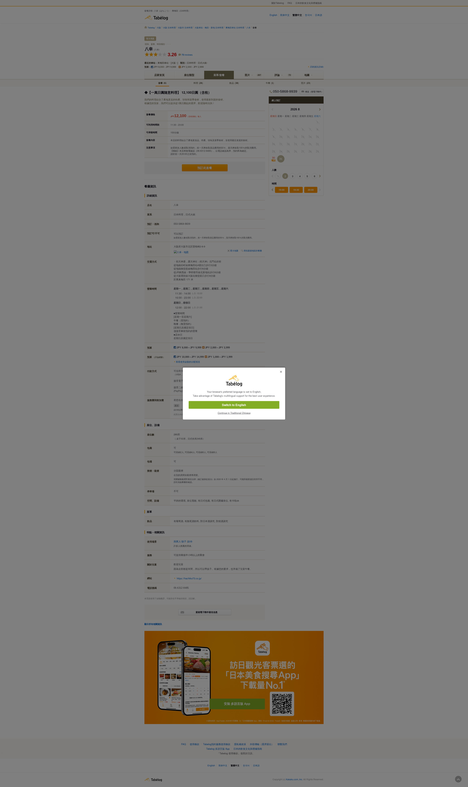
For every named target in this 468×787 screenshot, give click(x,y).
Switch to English (234, 405)
